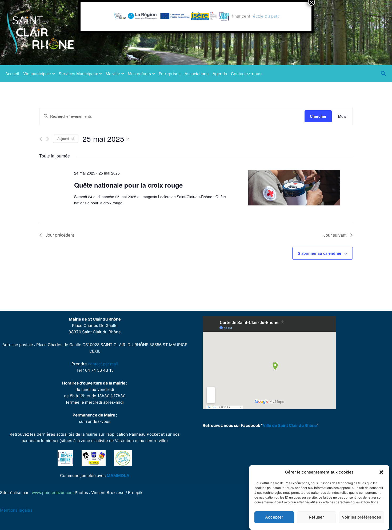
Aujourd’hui (65, 138)
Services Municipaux (78, 73)
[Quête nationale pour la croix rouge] (294, 187)
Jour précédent (60, 235)
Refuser (316, 517)
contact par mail (103, 363)
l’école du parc (266, 16)
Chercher (318, 116)
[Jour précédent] (40, 138)
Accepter (274, 517)
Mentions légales (16, 510)
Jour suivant (334, 235)
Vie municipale (37, 73)
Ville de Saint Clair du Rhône (290, 425)
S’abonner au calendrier (319, 253)
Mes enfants (139, 73)
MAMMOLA (118, 475)
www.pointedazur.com (53, 492)
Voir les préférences (361, 517)
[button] (381, 472)
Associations (197, 73)
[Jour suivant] (47, 138)
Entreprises (170, 73)
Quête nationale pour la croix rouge (128, 184)
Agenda (220, 73)
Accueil (12, 73)
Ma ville (113, 73)
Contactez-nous (246, 73)
